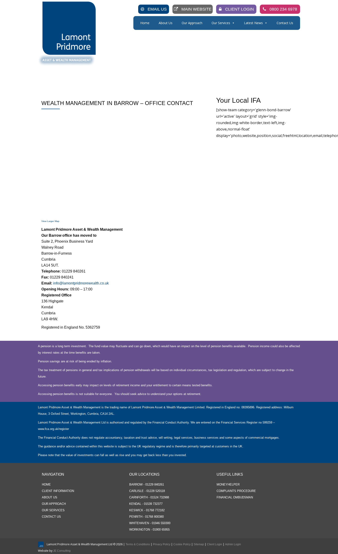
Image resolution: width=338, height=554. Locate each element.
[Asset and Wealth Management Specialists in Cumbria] (67, 34)
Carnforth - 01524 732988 (149, 497)
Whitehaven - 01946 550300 (149, 523)
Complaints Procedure (236, 491)
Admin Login (233, 544)
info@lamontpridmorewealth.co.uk (81, 283)
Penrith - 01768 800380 (146, 516)
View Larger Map (50, 221)
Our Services (221, 23)
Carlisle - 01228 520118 (147, 491)
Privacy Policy (161, 544)
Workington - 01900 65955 (149, 529)
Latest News (253, 23)
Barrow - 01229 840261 (146, 484)
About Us (165, 23)
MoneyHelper (228, 484)
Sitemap (199, 544)
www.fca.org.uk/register (53, 429)
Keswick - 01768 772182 (147, 510)
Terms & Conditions (138, 544)
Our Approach (192, 23)
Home (144, 23)
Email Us (157, 9)
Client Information (58, 491)
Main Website (196, 9)
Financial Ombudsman (235, 497)
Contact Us (285, 23)
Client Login (239, 9)
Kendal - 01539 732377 (146, 504)
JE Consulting (62, 550)
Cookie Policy (182, 544)
